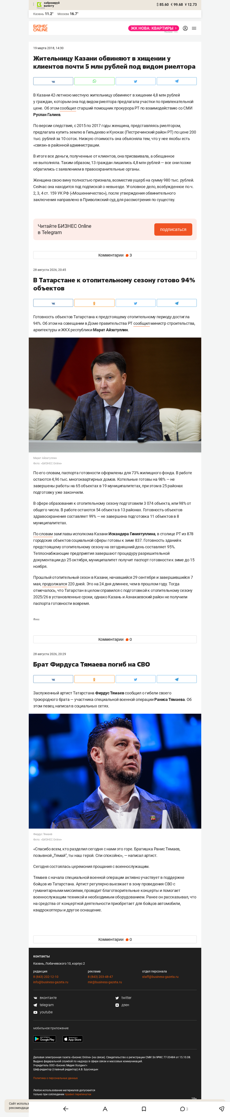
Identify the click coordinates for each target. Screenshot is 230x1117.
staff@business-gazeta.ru (160, 977)
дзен (125, 1005)
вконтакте (48, 998)
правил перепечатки (78, 1094)
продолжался (54, 584)
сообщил (68, 108)
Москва (63, 14)
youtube (46, 1012)
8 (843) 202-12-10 (45, 977)
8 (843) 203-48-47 (100, 977)
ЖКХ (36, 619)
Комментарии (115, 255)
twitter (126, 998)
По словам (43, 533)
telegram (46, 1005)
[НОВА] (152, 28)
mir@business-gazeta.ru (105, 982)
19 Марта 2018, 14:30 (48, 48)
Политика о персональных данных (55, 1078)
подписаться (173, 229)
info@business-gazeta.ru (50, 982)
